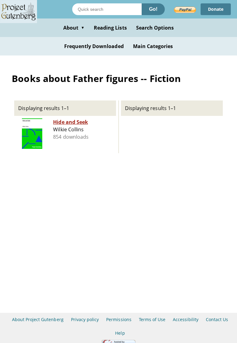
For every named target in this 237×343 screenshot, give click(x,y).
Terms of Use (152, 319)
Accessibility (185, 319)
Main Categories (153, 46)
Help (120, 333)
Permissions (118, 319)
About (74, 27)
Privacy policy (85, 319)
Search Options (155, 27)
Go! (153, 9)
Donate (215, 9)
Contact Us (217, 319)
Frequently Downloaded (94, 46)
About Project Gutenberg (38, 319)
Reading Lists (110, 27)
